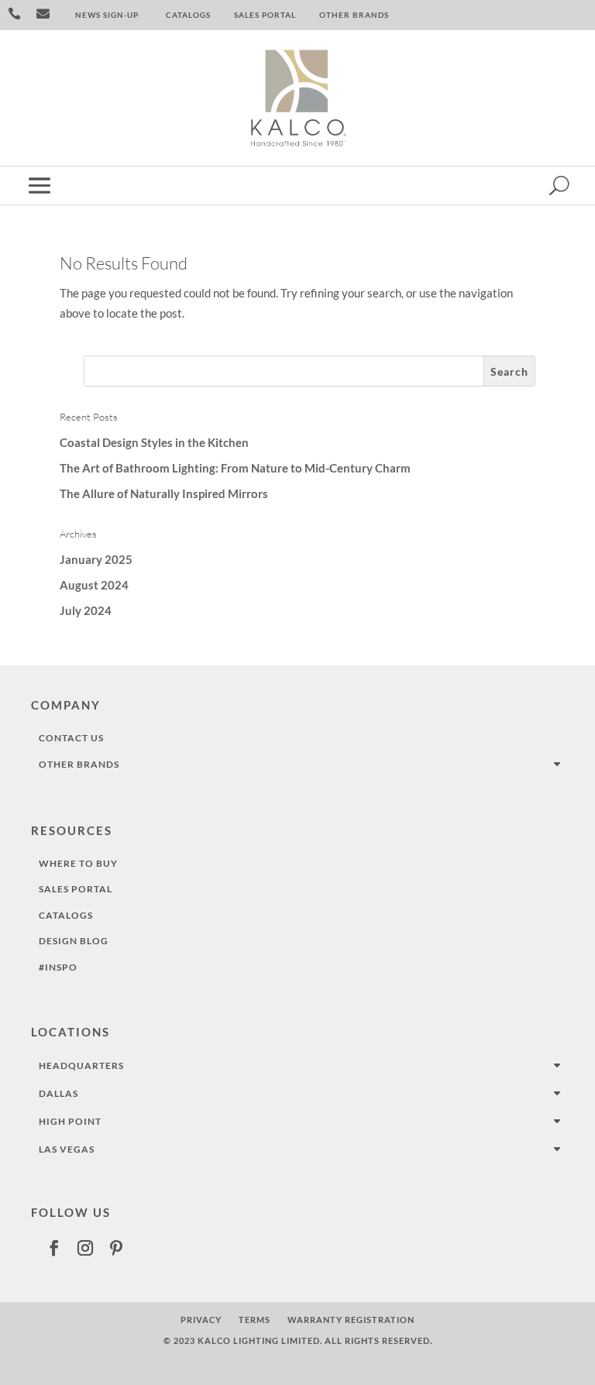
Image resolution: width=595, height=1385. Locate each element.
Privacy (201, 1320)
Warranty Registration (350, 1320)
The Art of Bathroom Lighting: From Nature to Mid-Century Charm (235, 468)
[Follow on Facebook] (54, 1247)
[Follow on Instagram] (85, 1247)
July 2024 (86, 610)
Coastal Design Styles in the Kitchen (154, 442)
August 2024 (94, 585)
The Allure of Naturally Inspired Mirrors (164, 493)
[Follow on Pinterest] (116, 1247)
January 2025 (96, 559)
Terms (254, 1320)
